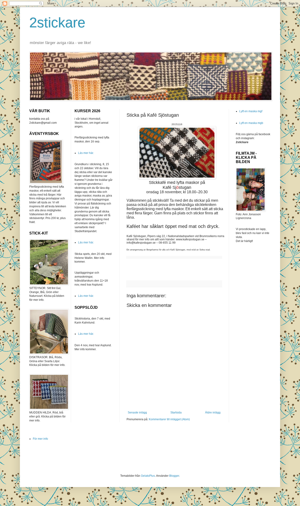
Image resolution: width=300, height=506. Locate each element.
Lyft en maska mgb (251, 123)
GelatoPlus (148, 475)
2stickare (57, 22)
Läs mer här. (86, 153)
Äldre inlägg (213, 412)
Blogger (174, 475)
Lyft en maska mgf (250, 111)
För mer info (40, 438)
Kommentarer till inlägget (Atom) (169, 419)
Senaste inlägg (137, 412)
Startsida (176, 412)
